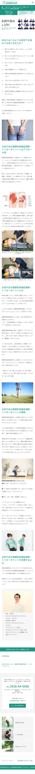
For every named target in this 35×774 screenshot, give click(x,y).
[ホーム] (2, 7)
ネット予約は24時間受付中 (17, 705)
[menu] (32, 2)
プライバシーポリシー (8, 760)
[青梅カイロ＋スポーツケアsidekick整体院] (9, 2)
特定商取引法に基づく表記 (25, 760)
